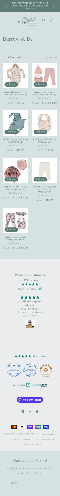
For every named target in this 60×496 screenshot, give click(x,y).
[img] (30, 284)
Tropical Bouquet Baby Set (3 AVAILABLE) (15, 188)
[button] (7, 20)
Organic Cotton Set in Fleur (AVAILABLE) (15, 238)
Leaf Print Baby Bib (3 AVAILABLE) (44, 140)
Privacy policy (13, 439)
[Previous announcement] (6, 5)
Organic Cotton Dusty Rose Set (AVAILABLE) (44, 93)
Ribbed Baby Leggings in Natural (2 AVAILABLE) (44, 189)
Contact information (31, 444)
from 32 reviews (28, 288)
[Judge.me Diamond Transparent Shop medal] (30, 370)
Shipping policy (49, 439)
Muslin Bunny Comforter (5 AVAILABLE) (15, 140)
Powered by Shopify (30, 434)
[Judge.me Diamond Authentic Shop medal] (14, 370)
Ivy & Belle (16, 434)
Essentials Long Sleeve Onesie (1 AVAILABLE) (15, 93)
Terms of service (30, 439)
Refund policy (49, 434)
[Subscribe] (49, 483)
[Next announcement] (53, 5)
